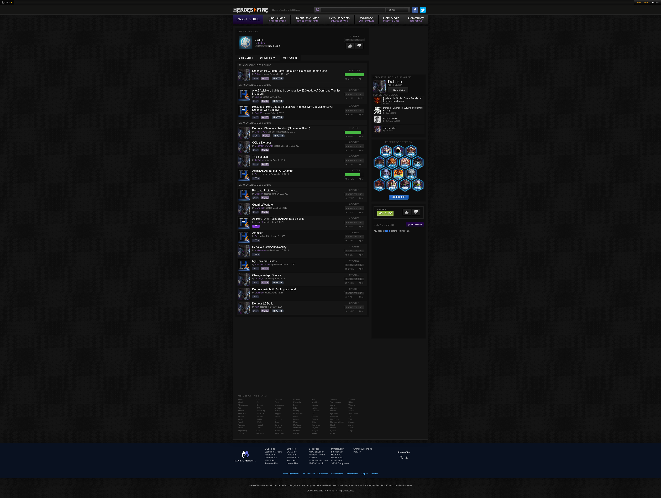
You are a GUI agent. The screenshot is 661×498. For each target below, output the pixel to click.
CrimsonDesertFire (362, 449)
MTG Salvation (316, 451)
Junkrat (278, 428)
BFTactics (314, 449)
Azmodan (242, 425)
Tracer (333, 428)
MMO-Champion (317, 463)
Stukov (333, 411)
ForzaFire (291, 460)
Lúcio (295, 416)
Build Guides (246, 57)
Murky (314, 408)
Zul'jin (350, 431)
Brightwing (242, 431)
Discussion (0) (268, 57)
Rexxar (315, 433)
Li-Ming (296, 411)
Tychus (333, 431)
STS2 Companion (340, 463)
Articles (374, 473)
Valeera (351, 405)
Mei (313, 399)
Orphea (315, 416)
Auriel (240, 422)
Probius (315, 419)
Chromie (260, 405)
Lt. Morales (298, 414)
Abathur (241, 399)
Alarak (240, 402)
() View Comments (415, 225)
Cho (258, 402)
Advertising (322, 473)
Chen (258, 399)
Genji (277, 402)
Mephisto (315, 402)
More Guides (290, 57)
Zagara (351, 422)
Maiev (295, 422)
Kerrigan (296, 399)
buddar (261, 43)
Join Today (642, 2)
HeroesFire (292, 463)
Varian (351, 411)
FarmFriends (293, 457)
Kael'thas (278, 431)
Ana (239, 408)
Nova (314, 414)
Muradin (315, 405)
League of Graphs (273, 451)
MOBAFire (270, 449)
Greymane (279, 405)
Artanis (241, 416)
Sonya (332, 405)
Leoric (295, 405)
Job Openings (337, 473)
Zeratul (351, 428)
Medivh (296, 433)
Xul (349, 416)
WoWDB (313, 457)
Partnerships (352, 473)
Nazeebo (315, 411)
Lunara (296, 419)
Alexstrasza (243, 405)
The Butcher (335, 419)
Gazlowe (278, 399)
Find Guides (398, 90)
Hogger (278, 414)
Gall (258, 431)
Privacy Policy (308, 473)
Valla (350, 408)
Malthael (296, 431)
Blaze (240, 428)
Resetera (291, 454)
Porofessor (270, 454)
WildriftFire (270, 460)
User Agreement (291, 473)
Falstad (259, 425)
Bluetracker (337, 451)
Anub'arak (242, 414)
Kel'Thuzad (279, 433)
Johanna (278, 425)
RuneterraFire (271, 463)
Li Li (295, 408)
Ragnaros (316, 425)
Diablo (259, 419)
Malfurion (297, 428)
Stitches (333, 408)
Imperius (278, 419)
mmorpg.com (337, 449)
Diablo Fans (337, 457)
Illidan (277, 416)
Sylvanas (334, 414)
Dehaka (259, 416)
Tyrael (332, 433)
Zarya (350, 425)
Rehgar (315, 431)
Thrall (332, 425)
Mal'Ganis (297, 425)
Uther (350, 402)
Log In (655, 2)
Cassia (241, 433)
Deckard (260, 414)
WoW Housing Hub (318, 460)
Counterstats (271, 457)
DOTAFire (292, 451)
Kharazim (297, 402)
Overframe (336, 460)
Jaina (277, 422)
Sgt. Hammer (335, 402)
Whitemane (353, 414)
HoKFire (357, 451)
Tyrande (351, 399)
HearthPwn (336, 454)
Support (364, 473)
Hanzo (277, 411)
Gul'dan (278, 408)
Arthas (241, 419)
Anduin (241, 411)
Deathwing (260, 411)
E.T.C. (259, 422)
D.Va (258, 408)
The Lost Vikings (337, 422)
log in (387, 231)
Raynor (315, 428)
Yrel (350, 419)
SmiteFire (291, 449)
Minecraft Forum (317, 454)
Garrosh (260, 433)
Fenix (258, 428)
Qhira (314, 422)
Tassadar (334, 416)
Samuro (333, 399)
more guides (398, 197)
